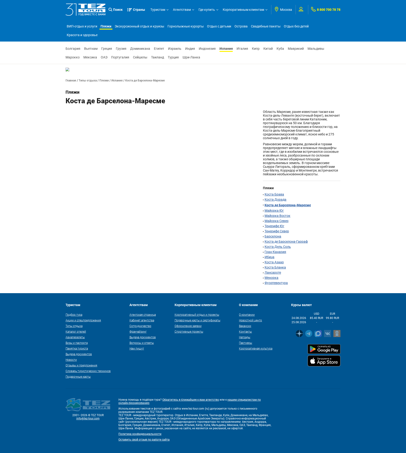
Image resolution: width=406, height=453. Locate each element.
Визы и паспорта (77, 343)
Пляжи (106, 26)
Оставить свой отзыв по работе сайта (144, 439)
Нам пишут (136, 348)
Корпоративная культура (255, 348)
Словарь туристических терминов (88, 371)
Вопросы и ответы (141, 343)
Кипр (256, 48)
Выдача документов (79, 354)
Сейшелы (140, 57)
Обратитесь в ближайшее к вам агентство (190, 399)
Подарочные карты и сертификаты (197, 320)
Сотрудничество (140, 326)
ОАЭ (104, 57)
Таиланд (157, 57)
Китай (268, 48)
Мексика (90, 57)
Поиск (118, 9)
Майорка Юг (274, 210)
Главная (71, 80)
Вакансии (245, 326)
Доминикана (140, 48)
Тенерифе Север (277, 231)
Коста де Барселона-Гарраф (286, 241)
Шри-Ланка (191, 57)
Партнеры (245, 343)
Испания (226, 48)
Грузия (121, 48)
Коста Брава (274, 194)
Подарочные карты (78, 376)
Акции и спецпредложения (83, 320)
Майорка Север (277, 221)
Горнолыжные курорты (186, 26)
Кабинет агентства (141, 320)
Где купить (207, 10)
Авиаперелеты (75, 337)
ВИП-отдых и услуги (82, 26)
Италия (242, 48)
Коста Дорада (275, 199)
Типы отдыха (88, 80)
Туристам (157, 10)
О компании (247, 314)
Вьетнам (91, 48)
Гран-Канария (275, 252)
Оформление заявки (188, 326)
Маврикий (296, 48)
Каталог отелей (76, 331)
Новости (71, 359)
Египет (159, 48)
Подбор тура (74, 314)
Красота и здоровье (82, 35)
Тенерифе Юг (274, 226)
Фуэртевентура (276, 283)
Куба (280, 48)
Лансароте (273, 272)
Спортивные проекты (189, 331)
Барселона (273, 236)
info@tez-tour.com (88, 418)
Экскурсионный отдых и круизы (139, 26)
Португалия (120, 57)
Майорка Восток (277, 216)
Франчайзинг (138, 331)
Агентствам (182, 10)
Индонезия (207, 48)
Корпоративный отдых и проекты (197, 314)
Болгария (73, 48)
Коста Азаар (274, 262)
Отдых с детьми (219, 26)
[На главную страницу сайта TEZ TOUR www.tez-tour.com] (85, 10)
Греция (106, 48)
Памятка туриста (77, 348)
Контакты (245, 331)
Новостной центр (250, 320)
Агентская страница (142, 314)
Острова (241, 26)
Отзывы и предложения (81, 365)
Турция (173, 57)
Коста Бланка (275, 267)
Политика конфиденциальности (139, 434)
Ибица (269, 257)
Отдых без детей (296, 26)
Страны (139, 9)
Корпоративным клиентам (243, 10)
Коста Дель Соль (278, 247)
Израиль (174, 48)
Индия (190, 48)
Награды (244, 337)
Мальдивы (316, 48)
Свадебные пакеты (266, 26)
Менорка (271, 278)
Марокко (73, 57)
